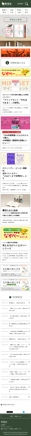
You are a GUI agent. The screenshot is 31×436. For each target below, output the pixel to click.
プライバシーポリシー (6, 426)
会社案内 (20, 4)
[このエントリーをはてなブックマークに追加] (23, 412)
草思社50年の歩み (8, 404)
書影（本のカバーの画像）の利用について (11, 428)
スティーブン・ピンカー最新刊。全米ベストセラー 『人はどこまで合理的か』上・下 (15, 173)
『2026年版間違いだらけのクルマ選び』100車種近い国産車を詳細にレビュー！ (15, 139)
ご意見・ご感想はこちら (15, 416)
